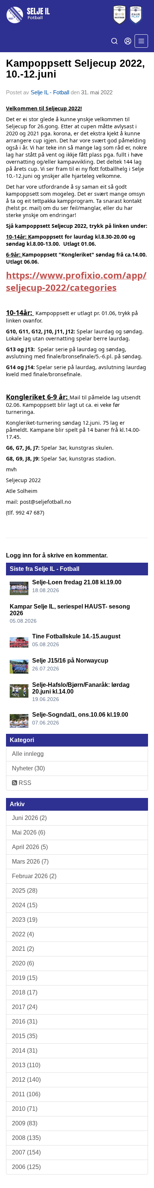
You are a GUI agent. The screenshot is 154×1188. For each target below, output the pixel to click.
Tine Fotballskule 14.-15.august (76, 636)
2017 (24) (24, 1007)
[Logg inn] (128, 41)
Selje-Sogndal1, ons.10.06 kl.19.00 (80, 714)
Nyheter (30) (28, 768)
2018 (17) (24, 992)
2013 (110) (26, 1065)
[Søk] (114, 41)
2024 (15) (24, 905)
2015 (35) (24, 1036)
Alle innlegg (28, 754)
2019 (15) (24, 978)
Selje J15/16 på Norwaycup (70, 660)
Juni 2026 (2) (29, 818)
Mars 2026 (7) (30, 861)
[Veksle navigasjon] (141, 41)
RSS (24, 783)
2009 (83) (24, 1123)
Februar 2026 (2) (34, 876)
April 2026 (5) (30, 847)
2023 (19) (24, 920)
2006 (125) (26, 1167)
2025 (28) (24, 890)
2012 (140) (26, 1080)
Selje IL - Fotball (50, 92)
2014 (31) (24, 1050)
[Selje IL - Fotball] (77, 15)
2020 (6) (23, 963)
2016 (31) (24, 1021)
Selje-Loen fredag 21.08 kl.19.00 (76, 582)
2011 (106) (26, 1094)
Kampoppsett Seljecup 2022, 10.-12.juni (75, 69)
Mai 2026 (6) (28, 832)
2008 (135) (26, 1138)
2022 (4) (23, 934)
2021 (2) (23, 949)
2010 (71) (24, 1109)
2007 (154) (26, 1152)
